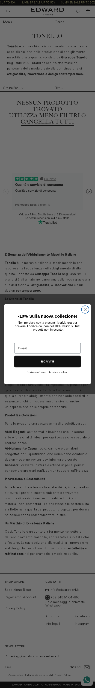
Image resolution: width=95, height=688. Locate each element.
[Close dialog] (85, 309)
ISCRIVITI (47, 361)
